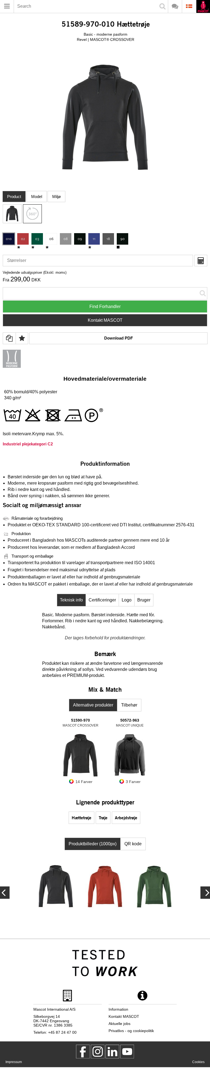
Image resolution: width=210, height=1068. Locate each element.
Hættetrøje (81, 817)
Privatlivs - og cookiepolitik (131, 1031)
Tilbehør (129, 705)
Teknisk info (71, 600)
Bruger (143, 600)
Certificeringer (102, 600)
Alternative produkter (93, 705)
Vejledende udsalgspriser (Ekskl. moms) (34, 272)
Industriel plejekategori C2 (28, 444)
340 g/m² (12, 397)
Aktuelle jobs (119, 1023)
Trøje (103, 817)
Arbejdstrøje (126, 817)
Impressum (13, 1062)
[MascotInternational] (127, 1051)
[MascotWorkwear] (83, 1051)
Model (36, 196)
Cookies (198, 1062)
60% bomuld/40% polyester (30, 391)
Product (14, 196)
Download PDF (118, 338)
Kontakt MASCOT (105, 320)
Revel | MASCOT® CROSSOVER (105, 39)
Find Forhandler (105, 306)
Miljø (56, 196)
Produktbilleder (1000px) (92, 843)
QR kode (133, 843)
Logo (127, 600)
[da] (203, 7)
